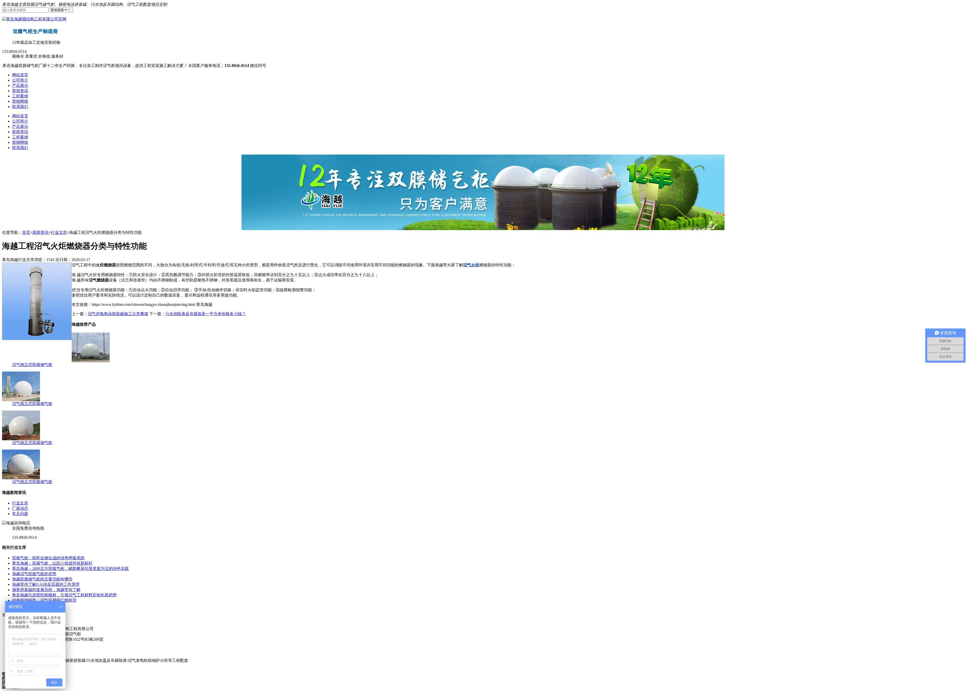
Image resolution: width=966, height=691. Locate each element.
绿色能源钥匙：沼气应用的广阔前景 (44, 600)
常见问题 (20, 514)
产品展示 (20, 85)
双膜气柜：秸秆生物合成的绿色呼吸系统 (48, 558)
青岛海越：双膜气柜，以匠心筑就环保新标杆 (52, 563)
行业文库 (59, 232)
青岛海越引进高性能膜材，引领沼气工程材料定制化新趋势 (64, 595)
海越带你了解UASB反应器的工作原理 (45, 584)
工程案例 (20, 96)
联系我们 (20, 106)
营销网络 (20, 101)
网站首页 (20, 75)
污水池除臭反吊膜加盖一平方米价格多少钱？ (205, 314)
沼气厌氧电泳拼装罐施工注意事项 (118, 314)
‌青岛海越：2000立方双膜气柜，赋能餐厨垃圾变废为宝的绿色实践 (70, 568)
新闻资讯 (20, 91)
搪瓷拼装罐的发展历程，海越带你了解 (46, 590)
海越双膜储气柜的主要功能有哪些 (42, 579)
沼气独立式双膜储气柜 (32, 364)
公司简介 (20, 80)
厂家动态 (20, 508)
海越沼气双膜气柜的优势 (34, 574)
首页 (26, 232)
